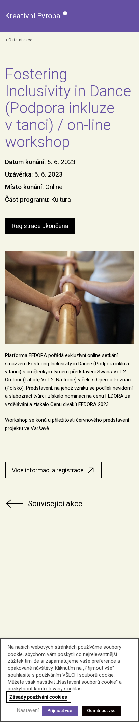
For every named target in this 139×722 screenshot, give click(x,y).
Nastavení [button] (28, 710)
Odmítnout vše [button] (101, 710)
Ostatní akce (20, 40)
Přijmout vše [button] (59, 710)
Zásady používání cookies (38, 697)
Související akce (55, 503)
